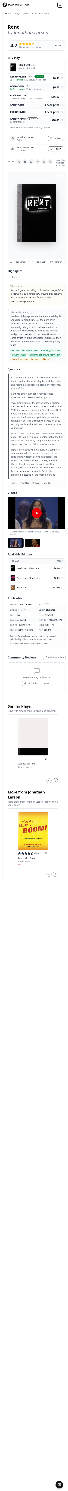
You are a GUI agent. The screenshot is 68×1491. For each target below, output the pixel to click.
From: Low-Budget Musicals (22, 301)
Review (58, 45)
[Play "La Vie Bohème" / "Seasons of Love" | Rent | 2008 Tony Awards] (36, 513)
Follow (58, 138)
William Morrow (27, 604)
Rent (46, 13)
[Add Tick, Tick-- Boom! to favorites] (46, 853)
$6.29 (57, 578)
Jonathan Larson (32, 13)
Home (8, 13)
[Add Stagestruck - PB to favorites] (46, 759)
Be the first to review (38, 683)
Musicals (47, 483)
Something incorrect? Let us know (60, 163)
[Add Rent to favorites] (60, 176)
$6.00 (57, 568)
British (15, 277)
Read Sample (20, 262)
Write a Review (56, 657)
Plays (17, 13)
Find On (58, 262)
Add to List (40, 262)
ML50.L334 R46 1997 (30, 483)
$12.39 (56, 587)
